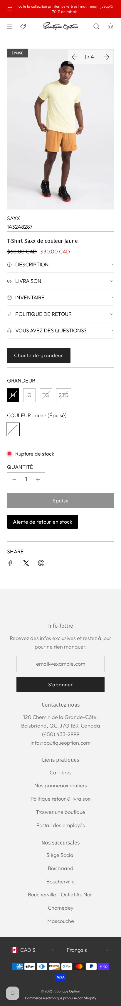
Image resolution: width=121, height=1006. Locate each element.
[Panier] (110, 26)
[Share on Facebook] (11, 564)
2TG (64, 395)
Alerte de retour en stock (42, 521)
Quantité (20, 467)
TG (45, 395)
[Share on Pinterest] (41, 564)
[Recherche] (96, 26)
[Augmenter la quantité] (38, 480)
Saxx (13, 218)
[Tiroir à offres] (23, 26)
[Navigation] (9, 26)
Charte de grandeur (38, 355)
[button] (74, 57)
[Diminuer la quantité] (14, 480)
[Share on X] (26, 564)
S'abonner (60, 684)
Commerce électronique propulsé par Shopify (60, 998)
